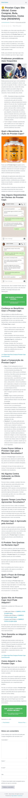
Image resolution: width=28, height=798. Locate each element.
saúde (9, 719)
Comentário (4, 740)
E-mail (3, 767)
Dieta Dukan (4, 2)
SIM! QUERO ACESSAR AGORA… (14, 299)
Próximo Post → (22, 722)
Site (2, 774)
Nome (3, 761)
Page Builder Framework (16, 795)
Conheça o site (5, 594)
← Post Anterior (5, 722)
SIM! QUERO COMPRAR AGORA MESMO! (13, 711)
